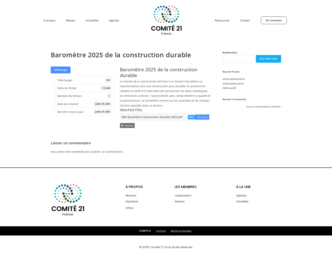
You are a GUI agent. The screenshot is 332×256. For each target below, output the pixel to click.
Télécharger (61, 69)
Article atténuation (233, 83)
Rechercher (229, 52)
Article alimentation (233, 79)
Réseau (70, 20)
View (191, 117)
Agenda (114, 20)
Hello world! (229, 88)
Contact (245, 20)
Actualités (92, 20)
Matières (128, 125)
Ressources (222, 20)
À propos (49, 20)
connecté (78, 151)
